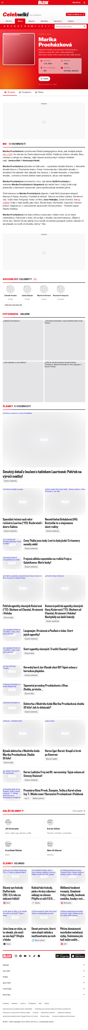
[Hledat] (84, 26)
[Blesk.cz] (43, 2)
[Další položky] (53, 26)
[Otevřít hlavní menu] (2, 2)
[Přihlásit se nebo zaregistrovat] (84, 2)
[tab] (9, 21)
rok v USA (7, 154)
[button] (62, 956)
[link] (16, 956)
